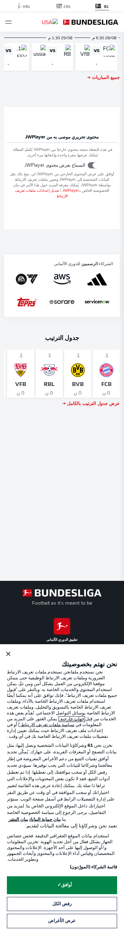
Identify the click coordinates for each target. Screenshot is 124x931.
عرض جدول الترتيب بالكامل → (91, 403)
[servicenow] (97, 302)
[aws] (62, 279)
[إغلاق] (8, 653)
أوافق (66, 885)
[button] (8, 22)
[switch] (93, 165)
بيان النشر (18, 819)
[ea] (27, 279)
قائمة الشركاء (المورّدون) (93, 867)
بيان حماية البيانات (45, 819)
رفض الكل (62, 904)
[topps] (27, 301)
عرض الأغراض (62, 921)
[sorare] (62, 302)
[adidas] (97, 279)
